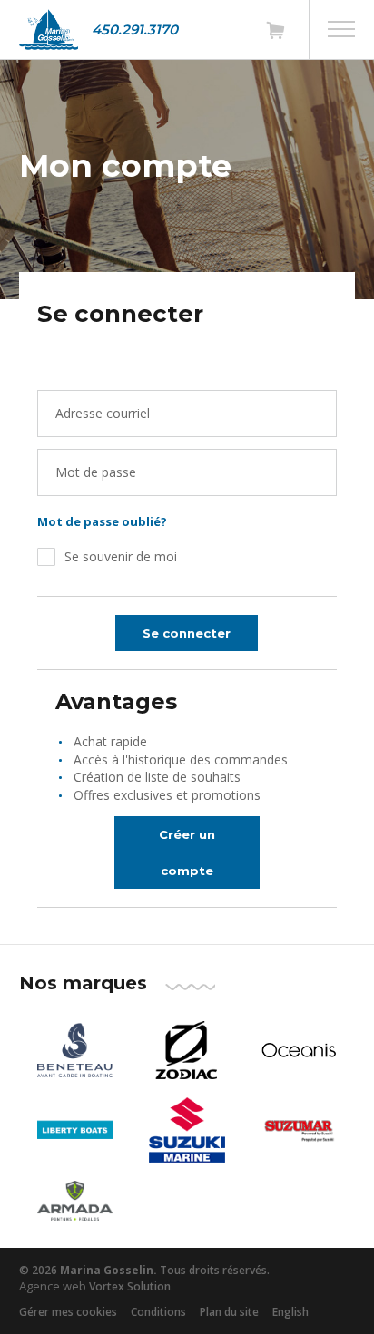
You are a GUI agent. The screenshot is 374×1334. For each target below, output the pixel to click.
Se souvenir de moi (120, 556)
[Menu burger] (341, 29)
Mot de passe (95, 472)
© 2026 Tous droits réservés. (144, 1270)
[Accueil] (48, 29)
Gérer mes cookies (68, 1311)
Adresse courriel (102, 413)
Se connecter (187, 633)
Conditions (158, 1311)
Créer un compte (187, 852)
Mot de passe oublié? (102, 521)
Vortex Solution (130, 1286)
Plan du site (229, 1311)
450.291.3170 (135, 29)
